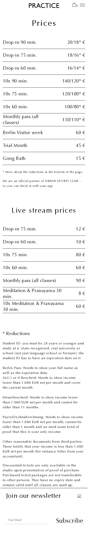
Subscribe (69, 520)
